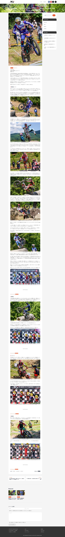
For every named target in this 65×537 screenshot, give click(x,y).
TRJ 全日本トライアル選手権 (12, 531)
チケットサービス (27, 531)
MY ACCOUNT (26, 530)
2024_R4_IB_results (12, 469)
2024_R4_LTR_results (12, 413)
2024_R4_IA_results (12, 353)
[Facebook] (49, 2)
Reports (45, 26)
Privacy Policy (42, 530)
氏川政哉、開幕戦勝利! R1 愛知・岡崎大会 (20, 499)
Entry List (45, 22)
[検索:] (49, 15)
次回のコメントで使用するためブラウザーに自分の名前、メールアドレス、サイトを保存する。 (20, 510)
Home (9, 9)
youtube (45, 28)
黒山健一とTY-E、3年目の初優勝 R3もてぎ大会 (12, 499)
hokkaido (14, 471)
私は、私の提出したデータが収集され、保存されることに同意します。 (17, 522)
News (45, 24)
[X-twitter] (53, 2)
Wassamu (22, 471)
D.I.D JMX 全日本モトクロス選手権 (13, 530)
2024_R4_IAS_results (12, 294)
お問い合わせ (42, 531)
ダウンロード (16, 294)
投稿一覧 (11, 9)
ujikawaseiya (17, 471)
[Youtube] (51, 2)
